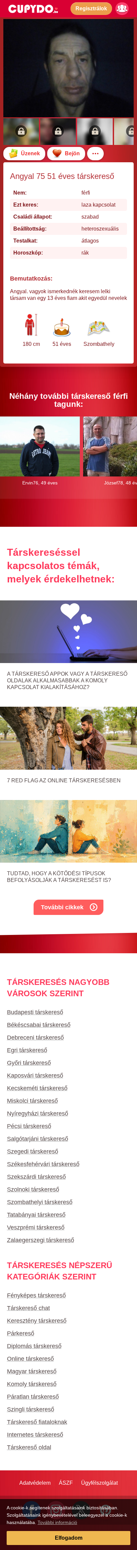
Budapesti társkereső (35, 1012)
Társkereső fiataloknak (37, 1422)
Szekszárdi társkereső (36, 1177)
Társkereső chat (28, 1308)
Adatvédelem (35, 1483)
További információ (57, 1522)
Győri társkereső (29, 1063)
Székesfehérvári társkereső (43, 1164)
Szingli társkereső (30, 1409)
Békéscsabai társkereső (38, 1025)
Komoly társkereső (32, 1384)
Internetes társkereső (35, 1435)
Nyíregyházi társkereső (37, 1114)
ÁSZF (66, 1483)
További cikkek (62, 907)
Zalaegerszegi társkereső (40, 1240)
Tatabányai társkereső (36, 1215)
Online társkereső (30, 1359)
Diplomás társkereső (34, 1346)
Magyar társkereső (32, 1371)
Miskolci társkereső (32, 1101)
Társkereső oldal (29, 1447)
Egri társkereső (27, 1050)
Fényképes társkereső (36, 1295)
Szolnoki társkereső (33, 1189)
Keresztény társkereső (37, 1321)
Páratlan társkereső (33, 1397)
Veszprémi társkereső (36, 1227)
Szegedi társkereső (32, 1152)
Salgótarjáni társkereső (37, 1139)
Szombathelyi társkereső (39, 1202)
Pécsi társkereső (29, 1126)
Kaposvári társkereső (35, 1076)
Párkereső (20, 1333)
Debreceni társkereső (35, 1038)
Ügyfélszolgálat (99, 1483)
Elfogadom (68, 1538)
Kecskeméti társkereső (37, 1088)
